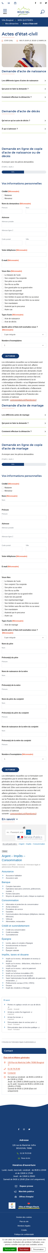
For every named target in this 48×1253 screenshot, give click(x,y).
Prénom (5, 208)
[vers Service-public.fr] (30, 838)
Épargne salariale (12, 950)
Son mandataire (11, 303)
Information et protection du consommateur (22, 904)
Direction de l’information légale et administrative (18, 1042)
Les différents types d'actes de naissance (20, 81)
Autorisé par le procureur (15, 306)
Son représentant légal (14, 294)
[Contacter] (9, 3)
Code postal (6, 239)
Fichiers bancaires (13, 894)
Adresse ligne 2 (7, 230)
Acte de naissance (12, 319)
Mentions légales (24, 1226)
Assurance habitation (14, 876)
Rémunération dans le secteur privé (21, 1022)
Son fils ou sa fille (12, 284)
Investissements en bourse (16, 945)
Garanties (9, 912)
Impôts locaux (11, 971)
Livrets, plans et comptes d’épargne (19, 943)
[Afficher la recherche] (42, 12)
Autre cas (8, 309)
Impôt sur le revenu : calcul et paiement (21, 968)
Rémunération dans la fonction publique (23, 1027)
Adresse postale (8, 221)
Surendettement (12, 935)
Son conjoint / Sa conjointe (16, 278)
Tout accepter (10, 1249)
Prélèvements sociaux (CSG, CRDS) (20, 983)
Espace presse (26, 1186)
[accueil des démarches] (24, 827)
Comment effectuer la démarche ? (17, 97)
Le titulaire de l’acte (13, 275)
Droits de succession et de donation (19, 976)
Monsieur (8, 198)
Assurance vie (11, 948)
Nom (27, 208)
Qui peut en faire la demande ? (15, 89)
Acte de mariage (11, 625)
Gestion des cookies (24, 1217)
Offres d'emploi (26, 1197)
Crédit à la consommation (15, 930)
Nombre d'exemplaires (12, 341)
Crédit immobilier (12, 932)
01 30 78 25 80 (14, 1069)
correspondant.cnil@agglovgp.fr (23, 400)
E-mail (10, 260)
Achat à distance (12, 907)
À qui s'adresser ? (10, 129)
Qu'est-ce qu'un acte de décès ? (16, 121)
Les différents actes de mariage (15, 415)
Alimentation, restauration (15, 921)
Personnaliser (38, 1249)
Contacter (12, 1073)
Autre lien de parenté (13, 291)
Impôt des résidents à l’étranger (18, 988)
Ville (27, 239)
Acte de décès (10, 322)
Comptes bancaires (13, 886)
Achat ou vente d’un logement (19, 1012)
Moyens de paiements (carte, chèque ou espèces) (25, 896)
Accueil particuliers (10, 844)
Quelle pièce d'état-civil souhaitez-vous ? (20, 328)
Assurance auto (12, 878)
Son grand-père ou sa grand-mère (19, 288)
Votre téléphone (14, 250)
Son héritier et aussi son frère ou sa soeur (22, 297)
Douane (9, 985)
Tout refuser (24, 1249)
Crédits (24, 1230)
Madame (8, 195)
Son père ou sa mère (13, 281)
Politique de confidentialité (24, 1234)
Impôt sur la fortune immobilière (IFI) (19, 973)
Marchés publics (26, 1191)
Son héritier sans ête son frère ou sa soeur (22, 300)
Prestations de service (14, 909)
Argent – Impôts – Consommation (32, 844)
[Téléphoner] (3, 3)
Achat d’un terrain (14, 1017)
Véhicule (9, 919)
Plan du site (24, 1221)
